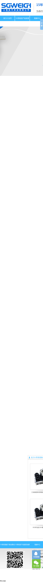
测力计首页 (7, 18)
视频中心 (37, 18)
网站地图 (3, 581)
